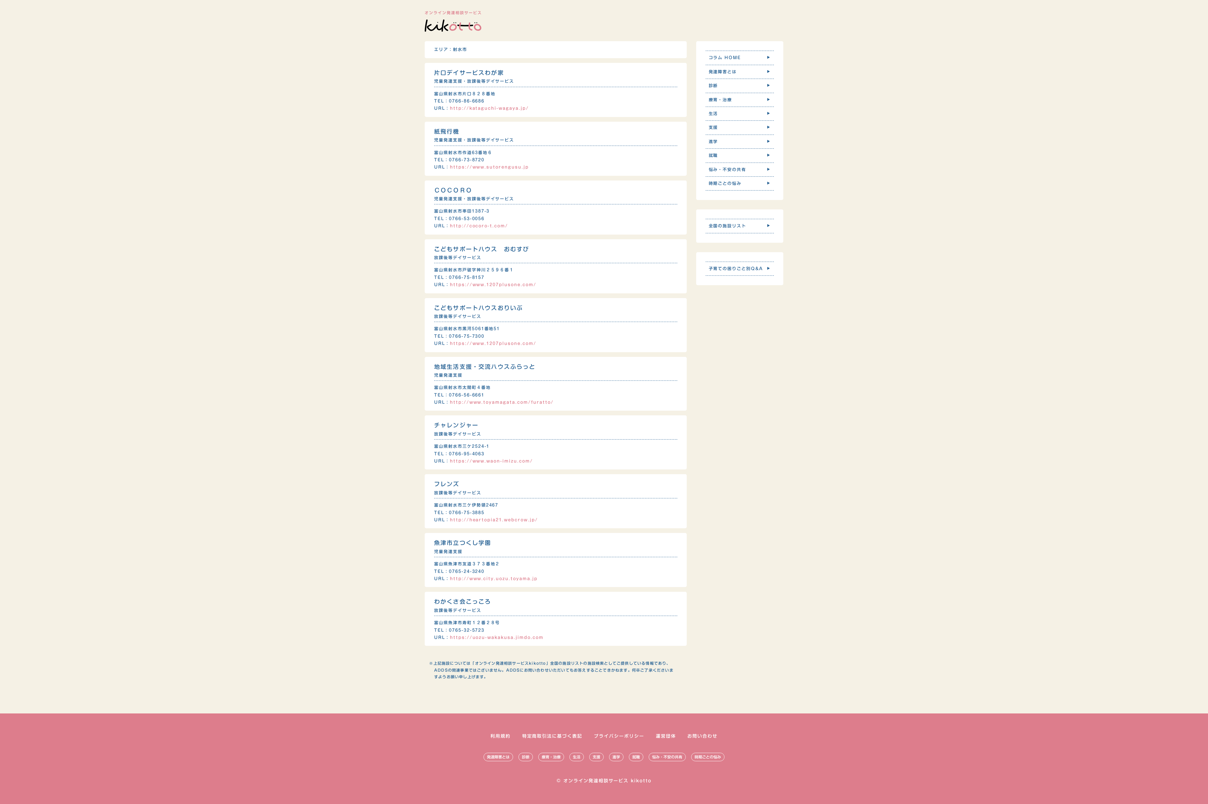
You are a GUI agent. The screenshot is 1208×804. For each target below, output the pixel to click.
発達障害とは (498, 757)
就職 (636, 757)
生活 (576, 757)
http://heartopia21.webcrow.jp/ (494, 520)
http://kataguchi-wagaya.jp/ (489, 108)
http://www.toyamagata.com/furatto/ (502, 402)
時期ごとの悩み (708, 757)
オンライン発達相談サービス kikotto (607, 781)
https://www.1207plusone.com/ (493, 285)
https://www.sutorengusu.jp (489, 167)
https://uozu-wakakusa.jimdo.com (497, 637)
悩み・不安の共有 (667, 757)
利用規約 (500, 736)
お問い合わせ (702, 736)
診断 (525, 757)
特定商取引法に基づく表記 (552, 736)
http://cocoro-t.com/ (479, 226)
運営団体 (666, 736)
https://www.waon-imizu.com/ (491, 461)
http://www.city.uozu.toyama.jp (494, 579)
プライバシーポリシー (619, 736)
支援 (596, 757)
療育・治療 (551, 757)
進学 (616, 757)
